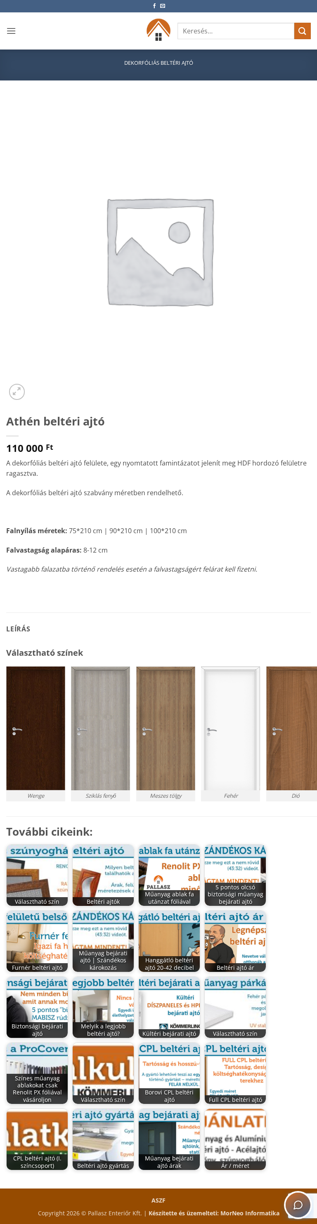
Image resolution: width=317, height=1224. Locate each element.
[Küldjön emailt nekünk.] (162, 6)
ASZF (158, 1200)
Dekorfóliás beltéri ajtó (158, 62)
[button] (11, 31)
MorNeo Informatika (249, 1213)
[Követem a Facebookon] (154, 6)
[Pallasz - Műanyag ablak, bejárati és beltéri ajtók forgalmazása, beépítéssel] (158, 31)
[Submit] (302, 31)
